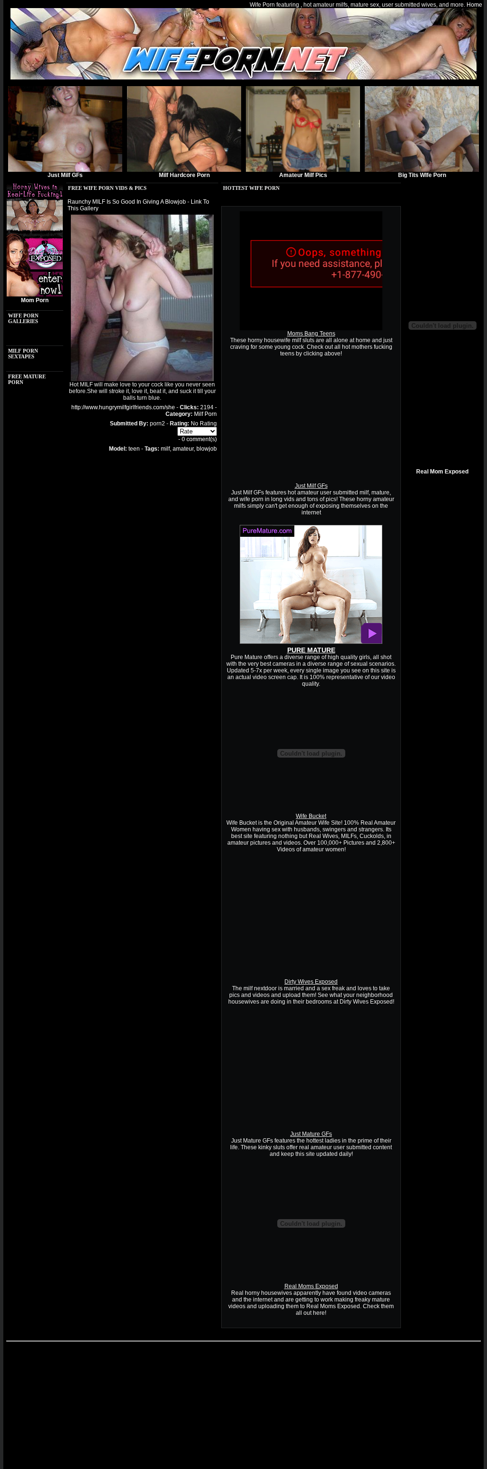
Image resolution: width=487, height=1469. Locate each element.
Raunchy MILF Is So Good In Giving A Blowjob (127, 201)
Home (474, 4)
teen (134, 448)
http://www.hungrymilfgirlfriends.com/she (123, 407)
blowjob (206, 448)
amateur (183, 448)
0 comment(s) (199, 439)
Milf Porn (205, 414)
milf (165, 448)
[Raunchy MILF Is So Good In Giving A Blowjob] (142, 379)
